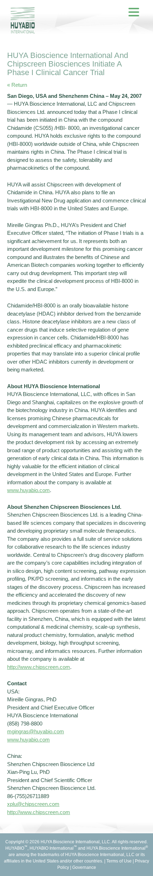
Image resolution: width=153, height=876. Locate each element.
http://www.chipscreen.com (38, 667)
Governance (84, 867)
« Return (17, 85)
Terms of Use (119, 861)
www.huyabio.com (28, 490)
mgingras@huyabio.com (35, 731)
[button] (133, 12)
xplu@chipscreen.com (33, 804)
